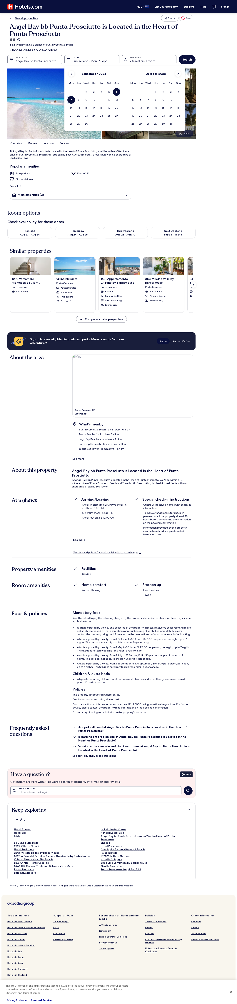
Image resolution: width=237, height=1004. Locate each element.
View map (81, 413)
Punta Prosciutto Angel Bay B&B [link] (121, 869)
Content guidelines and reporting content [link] (163, 941)
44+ (187, 133)
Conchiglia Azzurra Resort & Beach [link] (123, 849)
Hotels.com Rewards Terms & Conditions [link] (161, 950)
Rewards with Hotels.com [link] (205, 939)
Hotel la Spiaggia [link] (111, 859)
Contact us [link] (59, 933)
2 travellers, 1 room (142, 61)
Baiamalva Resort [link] (25, 872)
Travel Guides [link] (198, 933)
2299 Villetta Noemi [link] (26, 846)
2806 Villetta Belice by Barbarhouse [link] (37, 852)
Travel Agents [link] (106, 948)
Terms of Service (41, 1000)
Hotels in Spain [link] (15, 963)
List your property (166, 6)
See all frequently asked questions (94, 755)
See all (14, 186)
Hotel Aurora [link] (22, 829)
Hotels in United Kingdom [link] (21, 945)
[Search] (188, 790)
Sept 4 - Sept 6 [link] (173, 234)
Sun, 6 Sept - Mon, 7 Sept (90, 61)
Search (187, 59)
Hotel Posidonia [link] (24, 849)
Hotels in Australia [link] (17, 933)
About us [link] (196, 921)
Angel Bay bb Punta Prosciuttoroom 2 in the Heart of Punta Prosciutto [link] (138, 837)
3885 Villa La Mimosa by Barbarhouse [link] (124, 862)
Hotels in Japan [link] (15, 957)
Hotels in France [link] (16, 939)
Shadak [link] (105, 842)
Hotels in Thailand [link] (17, 974)
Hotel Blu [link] (20, 832)
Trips (203, 6)
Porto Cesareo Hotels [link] (46, 885)
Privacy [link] (149, 927)
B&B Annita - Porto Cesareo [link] (31, 862)
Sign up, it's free (181, 341)
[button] (79, 92)
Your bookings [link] (61, 921)
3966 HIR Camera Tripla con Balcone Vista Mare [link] (43, 866)
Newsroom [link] (105, 930)
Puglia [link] (30, 885)
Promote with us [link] (108, 942)
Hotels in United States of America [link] (26, 927)
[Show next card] (193, 285)
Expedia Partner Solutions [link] (113, 936)
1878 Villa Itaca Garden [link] (115, 856)
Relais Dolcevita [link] (24, 869)
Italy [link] (21, 885)
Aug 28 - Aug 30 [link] (125, 234)
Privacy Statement (18, 1000)
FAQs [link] (56, 927)
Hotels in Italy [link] (14, 951)
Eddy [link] (17, 836)
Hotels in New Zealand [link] (19, 921)
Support (189, 6)
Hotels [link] (13, 885)
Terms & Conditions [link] (155, 921)
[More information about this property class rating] (18, 39)
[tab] (20, 819)
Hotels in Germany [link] (17, 969)
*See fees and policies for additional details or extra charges (105, 552)
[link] (186, 18)
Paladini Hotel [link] (109, 852)
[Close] (231, 992)
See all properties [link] (26, 18)
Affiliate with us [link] (108, 924)
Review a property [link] (63, 939)
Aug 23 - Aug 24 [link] (30, 234)
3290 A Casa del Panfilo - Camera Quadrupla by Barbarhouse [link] (52, 856)
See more (78, 458)
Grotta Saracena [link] (111, 866)
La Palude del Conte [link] (113, 829)
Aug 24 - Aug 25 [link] (78, 234)
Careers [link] (195, 927)
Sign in (225, 6)
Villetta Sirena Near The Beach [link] (33, 859)
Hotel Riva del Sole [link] (112, 832)
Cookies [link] (149, 933)
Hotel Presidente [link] (111, 846)
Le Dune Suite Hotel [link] (26, 842)
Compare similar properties (104, 319)
